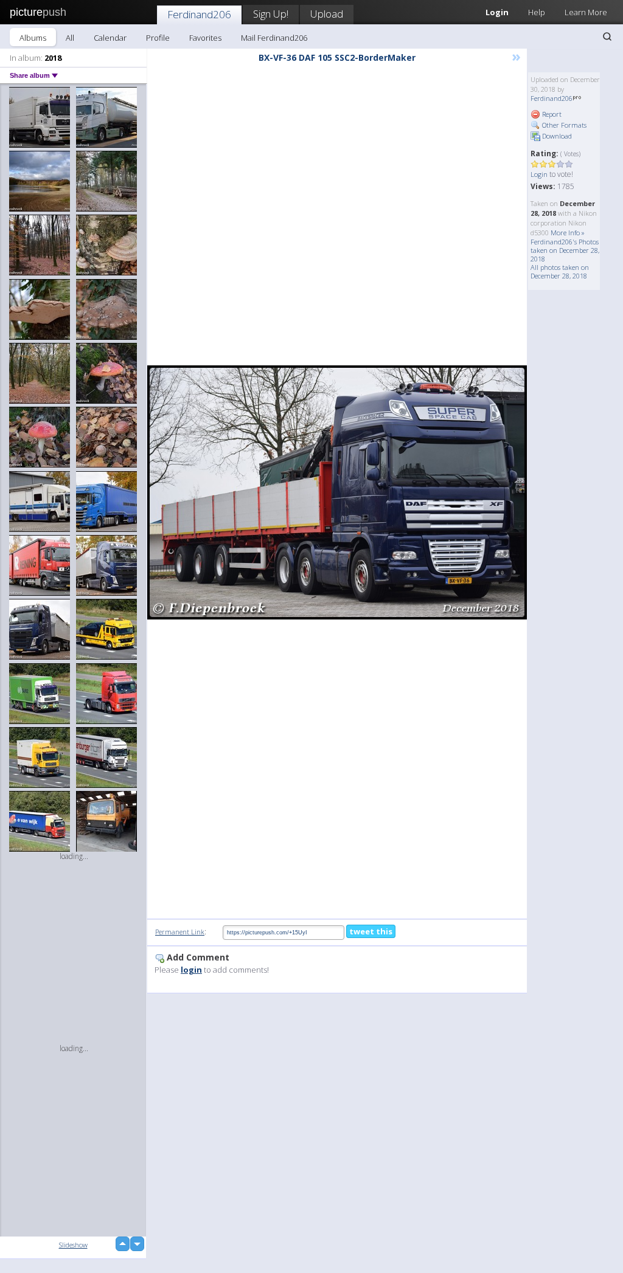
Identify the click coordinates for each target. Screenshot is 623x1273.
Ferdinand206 (199, 14)
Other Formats (563, 124)
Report (551, 114)
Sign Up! (270, 14)
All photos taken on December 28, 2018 (560, 271)
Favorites (205, 37)
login (191, 969)
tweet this (370, 931)
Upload (326, 14)
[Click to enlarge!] (337, 492)
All (70, 37)
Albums (32, 37)
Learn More (586, 12)
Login (539, 174)
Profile (158, 37)
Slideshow (73, 1244)
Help (536, 12)
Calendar (110, 37)
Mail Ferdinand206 (274, 37)
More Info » (568, 232)
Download (556, 135)
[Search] (607, 36)
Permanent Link (179, 931)
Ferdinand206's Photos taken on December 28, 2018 (565, 250)
